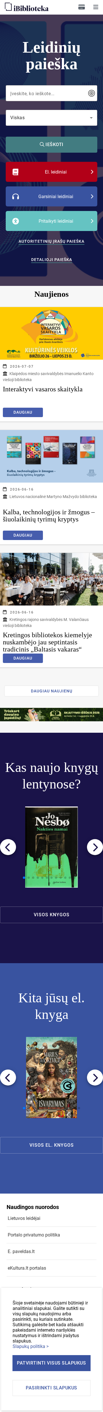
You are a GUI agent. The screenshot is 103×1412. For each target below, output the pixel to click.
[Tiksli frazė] (91, 93)
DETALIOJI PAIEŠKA (51, 259)
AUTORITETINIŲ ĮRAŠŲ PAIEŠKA (51, 241)
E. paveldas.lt (21, 1251)
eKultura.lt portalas (27, 1268)
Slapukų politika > (31, 1346)
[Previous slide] (8, 847)
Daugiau (22, 412)
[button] (96, 7)
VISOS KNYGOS (52, 914)
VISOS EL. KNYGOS (51, 1145)
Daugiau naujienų (51, 691)
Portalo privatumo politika (34, 1235)
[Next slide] (95, 847)
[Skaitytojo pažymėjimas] (81, 7)
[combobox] (47, 93)
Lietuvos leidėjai (24, 1218)
